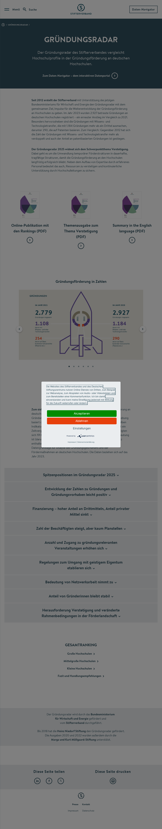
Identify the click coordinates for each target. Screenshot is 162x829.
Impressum (72, 442)
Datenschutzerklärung (86, 442)
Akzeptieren (82, 413)
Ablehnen (81, 421)
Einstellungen (82, 428)
